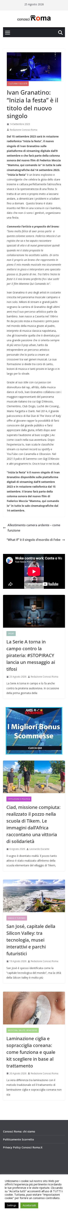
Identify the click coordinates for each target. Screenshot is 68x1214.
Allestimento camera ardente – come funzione (34, 528)
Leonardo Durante (39, 849)
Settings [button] (11, 1205)
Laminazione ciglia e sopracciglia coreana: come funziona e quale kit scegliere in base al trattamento (30, 1052)
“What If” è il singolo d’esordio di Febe (33, 540)
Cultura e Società (17, 83)
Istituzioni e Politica (19, 799)
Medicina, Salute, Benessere (22, 1030)
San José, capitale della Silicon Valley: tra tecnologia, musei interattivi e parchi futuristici (30, 940)
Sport (11, 633)
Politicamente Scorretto (18, 1139)
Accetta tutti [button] (29, 1205)
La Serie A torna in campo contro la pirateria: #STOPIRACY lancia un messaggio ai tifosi (30, 655)
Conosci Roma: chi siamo (19, 1131)
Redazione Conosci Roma (23, 129)
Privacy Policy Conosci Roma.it (22, 1147)
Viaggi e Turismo (17, 918)
